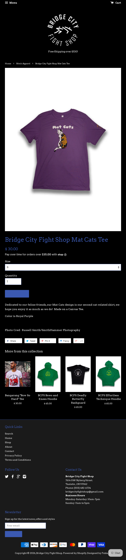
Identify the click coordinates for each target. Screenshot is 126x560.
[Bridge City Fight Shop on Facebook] (12, 477)
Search (9, 433)
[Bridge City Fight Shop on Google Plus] (18, 477)
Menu (13, 2)
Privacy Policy (13, 455)
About (8, 446)
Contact (9, 451)
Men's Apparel (23, 63)
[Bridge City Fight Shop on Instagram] (24, 477)
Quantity (11, 275)
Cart (118, 2)
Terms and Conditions (18, 460)
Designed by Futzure (99, 553)
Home (8, 63)
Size (7, 261)
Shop (8, 442)
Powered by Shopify (74, 553)
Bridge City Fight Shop (49, 553)
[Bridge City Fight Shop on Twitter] (7, 477)
